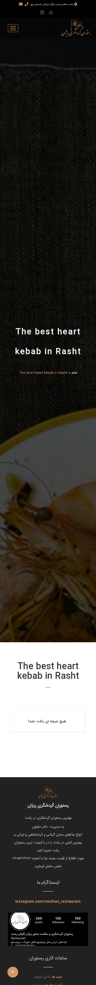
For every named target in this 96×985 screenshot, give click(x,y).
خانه (74, 373)
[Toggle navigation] (13, 28)
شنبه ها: (56, 977)
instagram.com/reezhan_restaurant (48, 902)
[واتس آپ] (51, 13)
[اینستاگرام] (42, 13)
